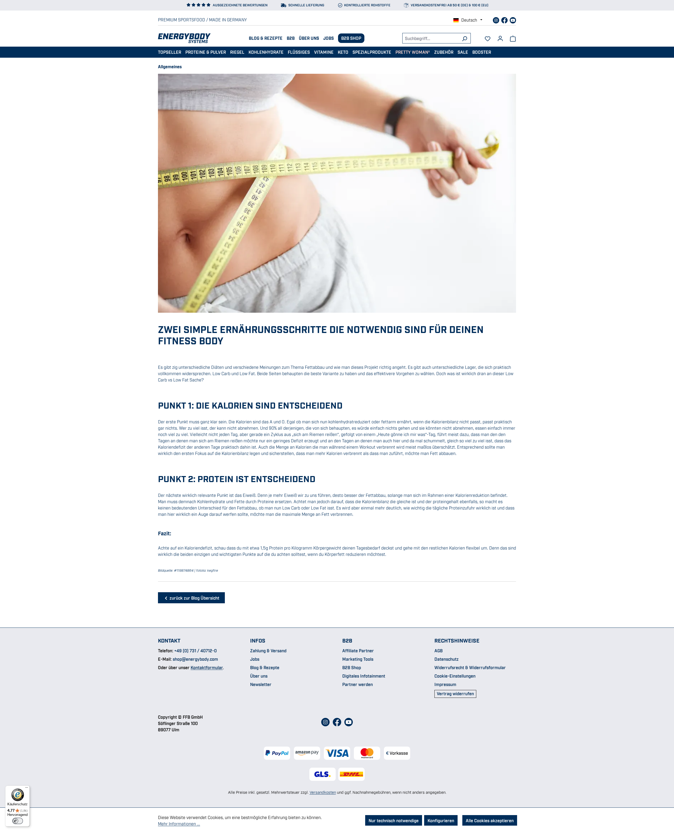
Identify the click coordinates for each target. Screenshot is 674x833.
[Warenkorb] (513, 38)
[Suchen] (464, 38)
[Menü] (26, 789)
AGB (438, 650)
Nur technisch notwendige (394, 820)
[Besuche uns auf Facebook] (505, 19)
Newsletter (260, 684)
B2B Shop (351, 38)
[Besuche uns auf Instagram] (496, 19)
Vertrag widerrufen (455, 693)
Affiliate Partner (358, 650)
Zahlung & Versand (268, 650)
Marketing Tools (357, 659)
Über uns (309, 38)
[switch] (17, 821)
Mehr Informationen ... (179, 823)
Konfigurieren (441, 820)
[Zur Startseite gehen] (184, 38)
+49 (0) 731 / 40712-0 (195, 650)
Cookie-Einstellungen (454, 675)
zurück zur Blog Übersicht (193, 597)
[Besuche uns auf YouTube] (513, 19)
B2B (291, 38)
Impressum (445, 684)
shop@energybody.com (195, 659)
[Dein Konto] (500, 36)
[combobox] (430, 38)
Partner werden (357, 684)
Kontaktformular (207, 667)
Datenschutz (446, 659)
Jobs (328, 38)
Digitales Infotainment (363, 675)
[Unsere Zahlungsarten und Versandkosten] (337, 753)
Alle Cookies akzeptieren (490, 820)
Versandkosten (323, 792)
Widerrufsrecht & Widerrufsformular (470, 667)
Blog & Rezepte (266, 38)
